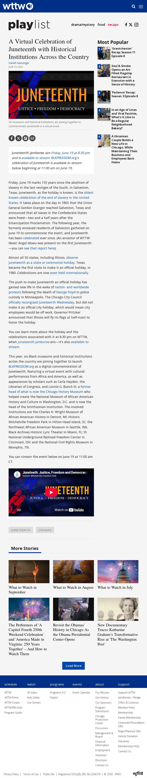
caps (113, 24)
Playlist (54, 697)
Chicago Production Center (101, 719)
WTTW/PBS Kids (13, 707)
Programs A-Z (58, 692)
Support (124, 684)
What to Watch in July (115, 587)
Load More (74, 666)
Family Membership (129, 717)
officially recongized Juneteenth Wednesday (41, 302)
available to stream (35, 158)
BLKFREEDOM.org (64, 158)
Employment (102, 750)
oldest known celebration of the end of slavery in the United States (51, 197)
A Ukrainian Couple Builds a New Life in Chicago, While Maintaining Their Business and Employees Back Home (124, 149)
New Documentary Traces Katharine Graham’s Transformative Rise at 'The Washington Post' (118, 634)
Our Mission (102, 692)
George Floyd (66, 292)
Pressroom (101, 728)
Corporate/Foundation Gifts (131, 724)
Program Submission (102, 709)
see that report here (39, 248)
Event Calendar (81, 692)
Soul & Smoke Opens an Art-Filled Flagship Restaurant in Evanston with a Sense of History (123, 75)
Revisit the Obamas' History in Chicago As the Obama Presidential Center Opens (71, 632)
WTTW (7, 692)
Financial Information (102, 743)
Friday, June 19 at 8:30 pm (70, 153)
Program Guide (13, 712)
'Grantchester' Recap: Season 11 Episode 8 (123, 52)
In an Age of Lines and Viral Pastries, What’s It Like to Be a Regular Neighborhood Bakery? (124, 119)
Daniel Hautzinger (19, 63)
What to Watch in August (73, 587)
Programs (57, 684)
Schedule (10, 684)
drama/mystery (83, 24)
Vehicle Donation (128, 736)
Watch (31, 684)
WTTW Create (12, 702)
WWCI (118, 774)
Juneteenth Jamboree (33, 342)
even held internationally (69, 273)
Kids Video (33, 697)
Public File (48, 774)
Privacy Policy (11, 774)
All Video (32, 692)
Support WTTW (126, 692)
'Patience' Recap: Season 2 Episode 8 (125, 94)
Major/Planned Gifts (129, 731)
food (101, 24)
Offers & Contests (128, 702)
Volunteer (100, 755)
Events (77, 684)
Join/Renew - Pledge (129, 697)
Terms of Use (31, 774)
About (99, 684)
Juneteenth (20, 530)
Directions (101, 760)
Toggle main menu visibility (142, 6)
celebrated (31, 238)
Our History (101, 697)
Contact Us (101, 765)
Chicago (45, 530)
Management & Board (104, 734)
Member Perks (126, 707)
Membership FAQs (128, 746)
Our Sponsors (103, 702)
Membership (125, 712)
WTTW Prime (11, 697)
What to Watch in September (23, 589)
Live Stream (34, 702)
